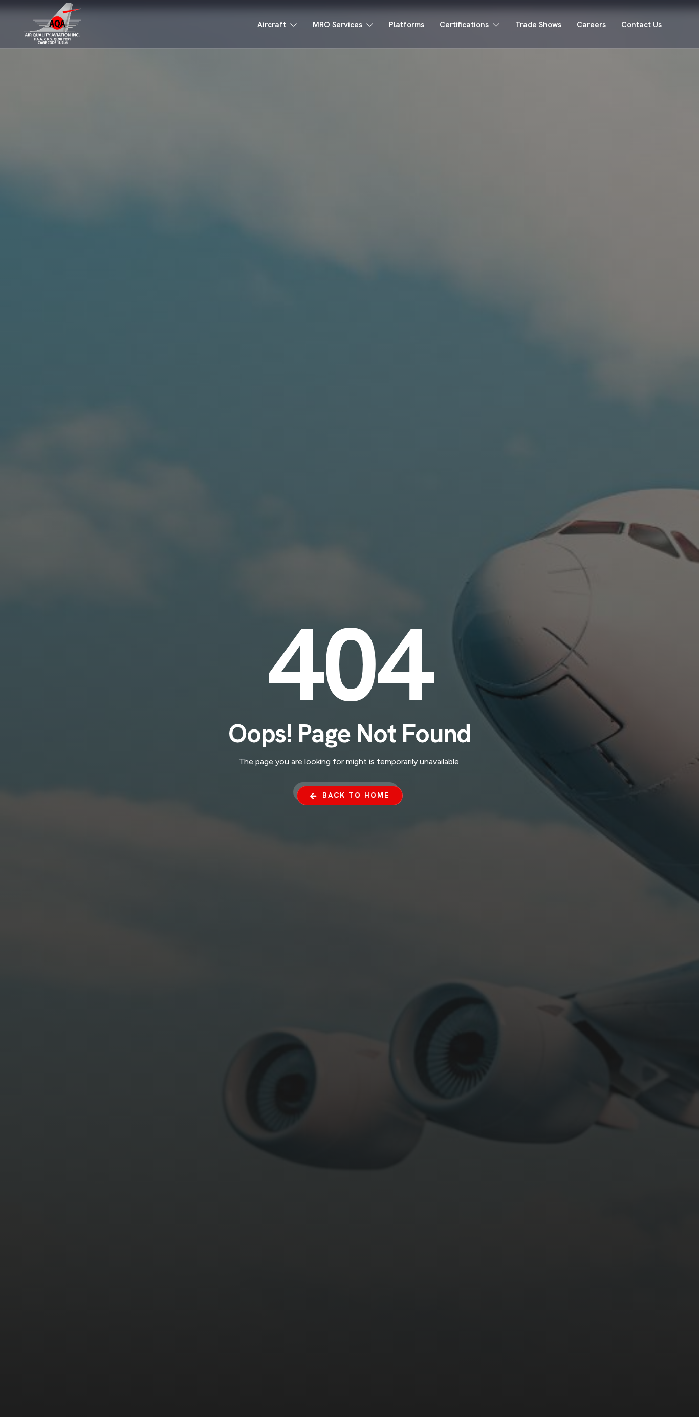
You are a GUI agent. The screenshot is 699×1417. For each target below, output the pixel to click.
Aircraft (271, 24)
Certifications (464, 24)
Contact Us (641, 24)
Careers (591, 24)
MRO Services (337, 24)
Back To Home (355, 795)
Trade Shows (538, 24)
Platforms (406, 24)
